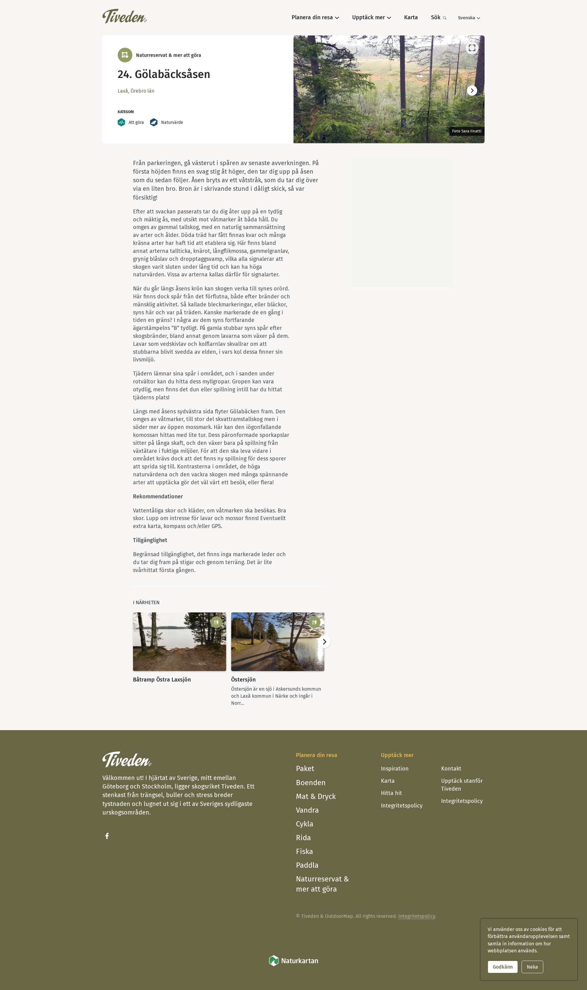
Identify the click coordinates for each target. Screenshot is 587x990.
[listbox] (389, 89)
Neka (532, 967)
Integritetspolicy (402, 805)
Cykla (304, 824)
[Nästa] (472, 91)
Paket (305, 768)
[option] (389, 89)
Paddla (307, 865)
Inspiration (395, 768)
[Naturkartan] (293, 965)
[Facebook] (107, 835)
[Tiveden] (124, 16)
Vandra (307, 810)
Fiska (304, 851)
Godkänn (503, 967)
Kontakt (451, 768)
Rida (303, 837)
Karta (388, 781)
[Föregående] (306, 91)
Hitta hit (391, 793)
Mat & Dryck (316, 796)
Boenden (311, 782)
